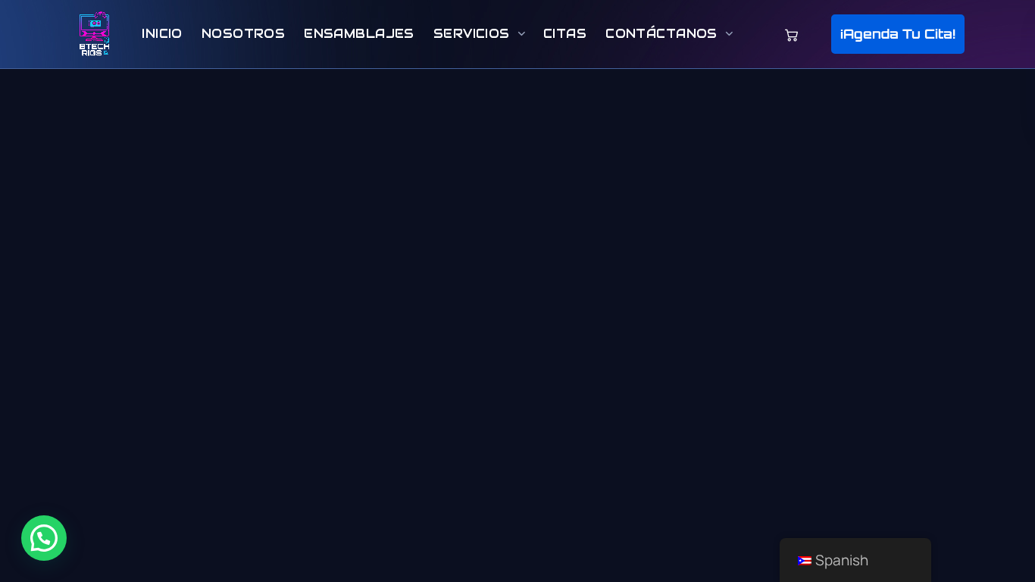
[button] (898, 34)
